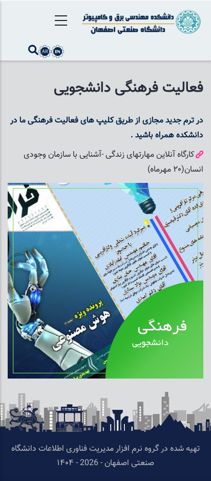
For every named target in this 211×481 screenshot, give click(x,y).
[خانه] (140, 22)
